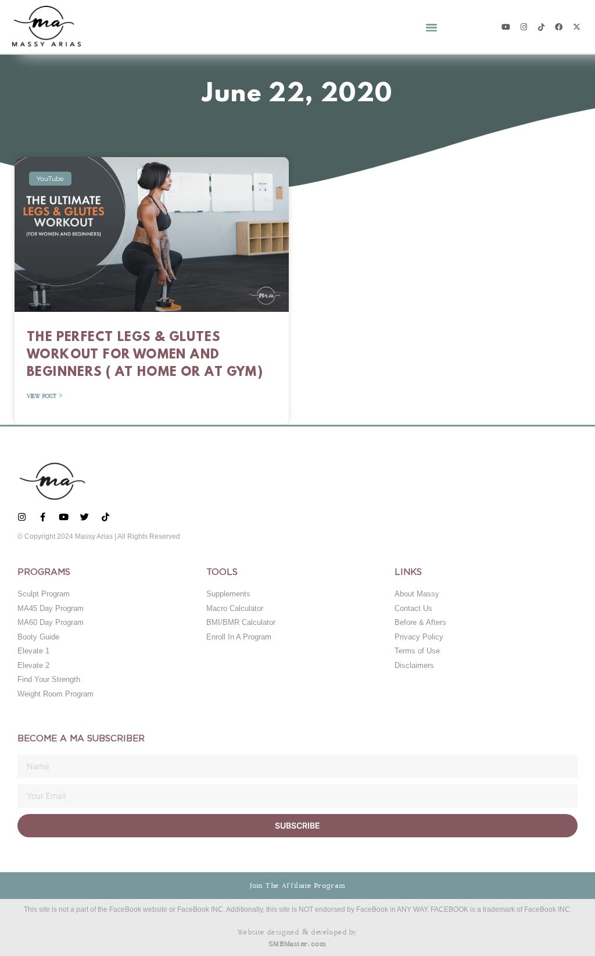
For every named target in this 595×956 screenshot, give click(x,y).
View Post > (45, 396)
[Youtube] (505, 26)
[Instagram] (523, 26)
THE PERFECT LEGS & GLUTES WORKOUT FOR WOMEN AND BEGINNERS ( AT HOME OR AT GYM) (145, 355)
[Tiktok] (541, 26)
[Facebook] (558, 26)
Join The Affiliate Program (297, 886)
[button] (431, 26)
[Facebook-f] (42, 517)
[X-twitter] (576, 26)
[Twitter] (84, 517)
